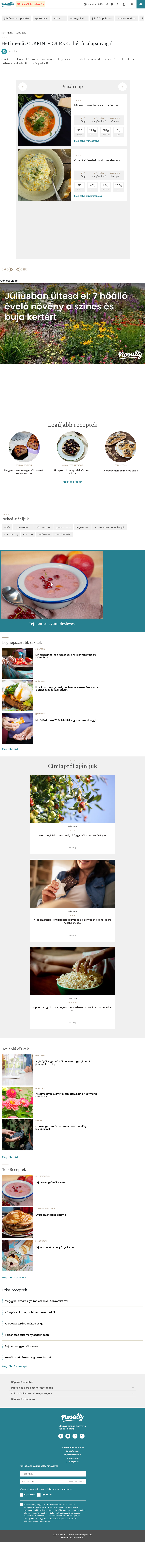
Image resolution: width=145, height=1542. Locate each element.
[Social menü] (112, 4)
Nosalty (12, 51)
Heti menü (7, 33)
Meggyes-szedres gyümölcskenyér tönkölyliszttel (24, 472)
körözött (28, 534)
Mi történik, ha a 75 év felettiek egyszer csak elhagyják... (67, 720)
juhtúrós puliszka (102, 18)
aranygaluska (78, 18)
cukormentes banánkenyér (109, 527)
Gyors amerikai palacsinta (50, 1215)
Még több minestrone (86, 140)
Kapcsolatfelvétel (72, 1454)
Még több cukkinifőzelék (88, 195)
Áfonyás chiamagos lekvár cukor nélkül (72, 472)
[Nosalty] (7, 4)
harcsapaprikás (127, 18)
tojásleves (44, 534)
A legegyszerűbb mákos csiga (121, 470)
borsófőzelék (63, 534)
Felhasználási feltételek (72, 1447)
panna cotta (63, 527)
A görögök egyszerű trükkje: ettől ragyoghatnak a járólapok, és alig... (63, 1062)
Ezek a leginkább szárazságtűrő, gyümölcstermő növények (72, 835)
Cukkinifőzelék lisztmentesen (97, 160)
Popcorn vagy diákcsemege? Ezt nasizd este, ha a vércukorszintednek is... (72, 1009)
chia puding (11, 534)
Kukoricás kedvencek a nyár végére (31, 1393)
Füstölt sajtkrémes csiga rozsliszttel (28, 1357)
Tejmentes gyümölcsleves (50, 1182)
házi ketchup (44, 527)
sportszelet (41, 18)
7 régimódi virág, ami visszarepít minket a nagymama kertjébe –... (66, 1095)
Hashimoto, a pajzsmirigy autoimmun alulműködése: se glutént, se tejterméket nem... (67, 688)
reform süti (41, 1241)
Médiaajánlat (72, 1461)
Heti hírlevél (47, 1495)
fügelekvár (82, 527)
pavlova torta (23, 527)
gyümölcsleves (43, 1176)
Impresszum (73, 1458)
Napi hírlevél (29, 1495)
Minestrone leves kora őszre (96, 105)
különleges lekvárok (72, 465)
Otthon (39, 1120)
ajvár (7, 527)
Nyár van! (40, 681)
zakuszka (59, 18)
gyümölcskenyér (24, 465)
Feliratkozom (76, 1481)
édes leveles (121, 465)
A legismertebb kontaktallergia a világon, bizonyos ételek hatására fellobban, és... (72, 921)
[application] (72, 323)
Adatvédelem (72, 1451)
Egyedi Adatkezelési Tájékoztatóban (56, 1518)
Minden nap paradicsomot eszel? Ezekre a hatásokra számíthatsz (65, 656)
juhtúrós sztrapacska (16, 18)
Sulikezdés (40, 649)
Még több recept (72, 481)
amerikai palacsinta (45, 1208)
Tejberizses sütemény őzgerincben (55, 1247)
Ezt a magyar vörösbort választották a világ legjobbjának (60, 1127)
